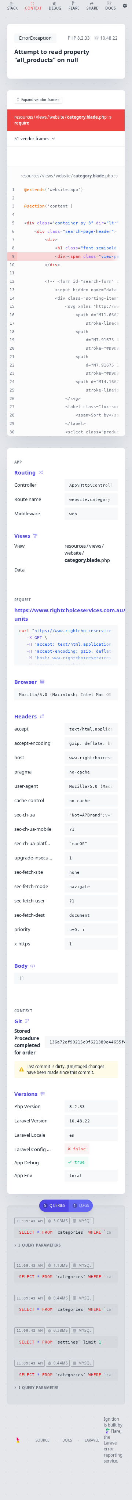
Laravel (92, 1440)
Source (42, 1440)
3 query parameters (39, 1245)
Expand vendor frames (40, 99)
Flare (115, 1431)
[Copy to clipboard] (110, 485)
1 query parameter (38, 1387)
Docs (67, 1440)
